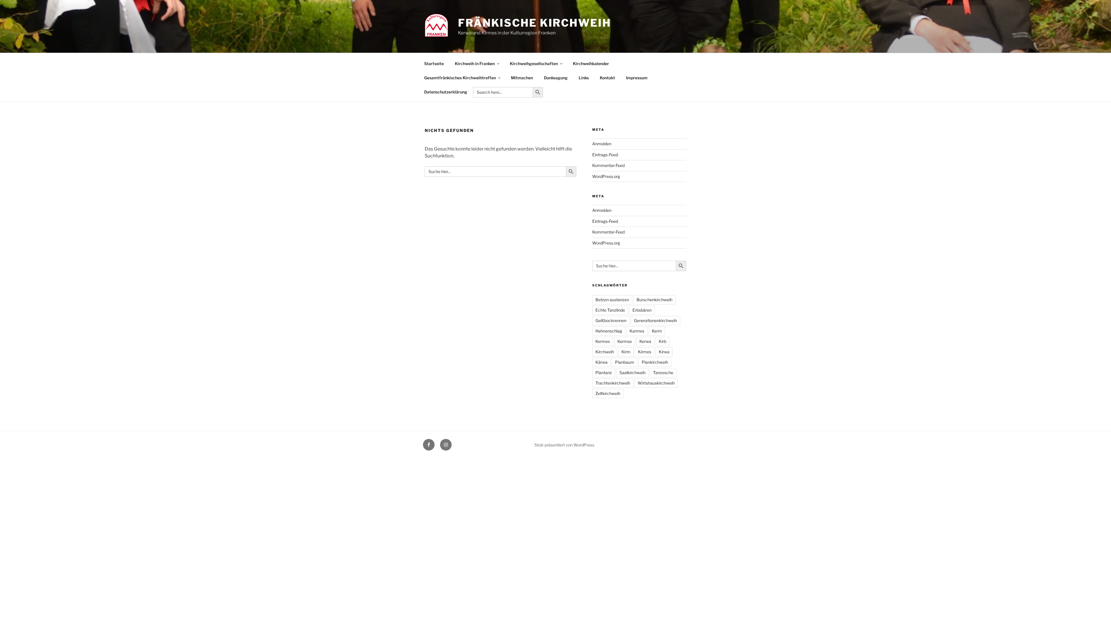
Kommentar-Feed (608, 165)
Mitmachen (522, 77)
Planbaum (624, 362)
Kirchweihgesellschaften (534, 63)
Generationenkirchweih (655, 320)
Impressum (637, 77)
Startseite (434, 63)
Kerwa (645, 341)
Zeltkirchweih (607, 393)
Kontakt (607, 77)
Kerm (657, 330)
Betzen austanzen (612, 299)
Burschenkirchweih (654, 299)
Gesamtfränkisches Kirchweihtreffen (460, 77)
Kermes (602, 341)
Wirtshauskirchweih (656, 382)
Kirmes (644, 351)
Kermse (624, 341)
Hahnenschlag (608, 330)
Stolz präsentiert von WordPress (564, 444)
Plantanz (603, 372)
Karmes (637, 330)
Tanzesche (663, 372)
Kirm (625, 351)
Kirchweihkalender (591, 63)
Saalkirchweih (632, 372)
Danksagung (556, 77)
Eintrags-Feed (605, 154)
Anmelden (601, 143)
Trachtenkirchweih (612, 382)
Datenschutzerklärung (445, 91)
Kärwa (601, 362)
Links (584, 77)
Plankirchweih (655, 362)
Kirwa (664, 351)
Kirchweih (604, 351)
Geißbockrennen (610, 320)
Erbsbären (642, 310)
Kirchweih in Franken (475, 63)
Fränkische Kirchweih (534, 22)
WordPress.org (606, 176)
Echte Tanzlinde (610, 310)
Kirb (662, 341)
